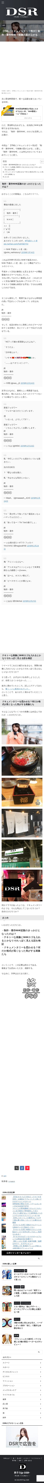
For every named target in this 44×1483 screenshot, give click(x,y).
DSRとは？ (7, 1458)
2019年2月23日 (27, 446)
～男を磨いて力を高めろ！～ (22, 1476)
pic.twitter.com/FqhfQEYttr (16, 244)
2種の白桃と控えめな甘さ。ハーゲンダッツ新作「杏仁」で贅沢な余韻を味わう (28, 1325)
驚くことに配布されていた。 (17, 689)
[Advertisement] (22, 65)
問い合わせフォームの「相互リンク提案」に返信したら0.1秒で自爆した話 (28, 1293)
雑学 (20, 1460)
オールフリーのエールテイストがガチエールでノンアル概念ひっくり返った (27, 1277)
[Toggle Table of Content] (41, 161)
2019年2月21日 (29, 601)
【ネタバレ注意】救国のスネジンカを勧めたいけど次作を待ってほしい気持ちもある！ (27, 1231)
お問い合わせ (28, 1460)
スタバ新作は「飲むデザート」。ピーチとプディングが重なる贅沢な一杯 (27, 1309)
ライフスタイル (35, 1458)
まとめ (6, 177)
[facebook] (22, 1168)
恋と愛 (19, 1458)
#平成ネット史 (31, 241)
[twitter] (17, 1168)
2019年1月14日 (27, 252)
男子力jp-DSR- (22, 1472)
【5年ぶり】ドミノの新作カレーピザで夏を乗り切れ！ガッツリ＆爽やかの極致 (27, 1220)
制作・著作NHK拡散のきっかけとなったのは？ (20, 165)
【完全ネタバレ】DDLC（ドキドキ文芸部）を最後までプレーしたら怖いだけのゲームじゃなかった (27, 1199)
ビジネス (26, 1458)
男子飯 (14, 1460)
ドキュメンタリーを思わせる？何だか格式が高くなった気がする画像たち (23, 173)
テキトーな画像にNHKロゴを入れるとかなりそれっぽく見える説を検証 (23, 168)
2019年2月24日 (27, 383)
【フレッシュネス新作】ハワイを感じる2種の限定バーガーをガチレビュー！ (28, 1341)
